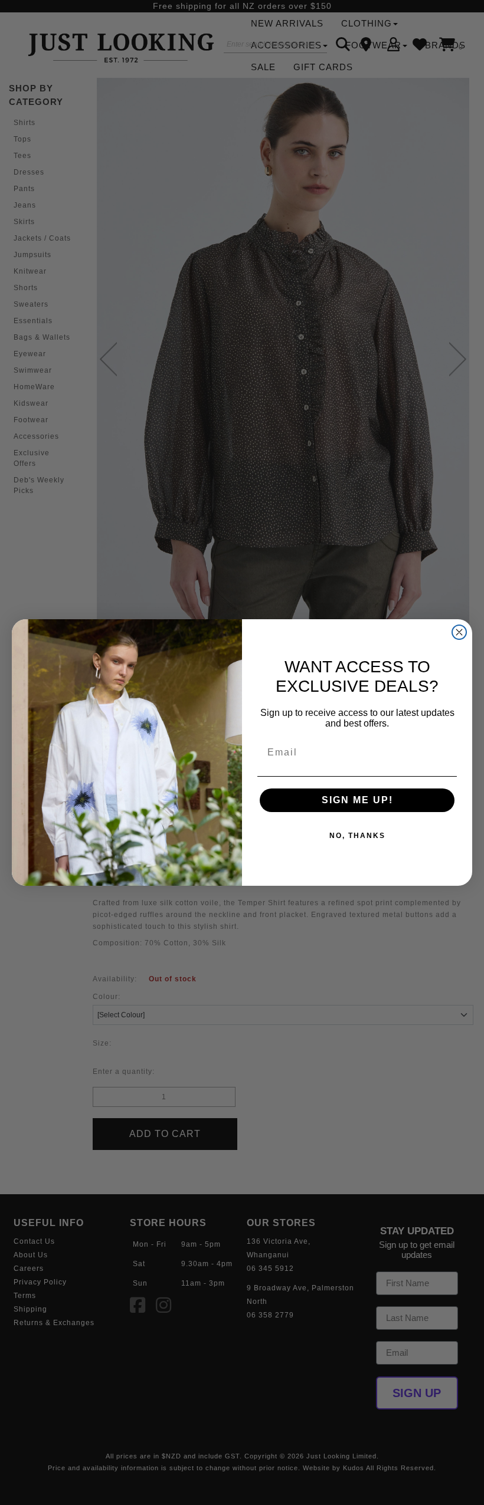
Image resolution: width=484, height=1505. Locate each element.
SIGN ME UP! (357, 800)
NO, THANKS (357, 836)
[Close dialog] (459, 632)
